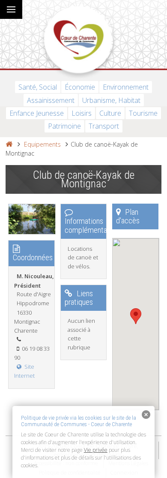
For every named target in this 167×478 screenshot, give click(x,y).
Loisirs (82, 113)
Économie (80, 87)
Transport (104, 126)
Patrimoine (64, 126)
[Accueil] (9, 144)
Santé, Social (37, 87)
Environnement (126, 87)
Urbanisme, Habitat (111, 100)
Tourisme (143, 113)
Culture (110, 113)
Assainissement (51, 100)
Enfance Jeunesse (36, 113)
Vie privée (95, 450)
